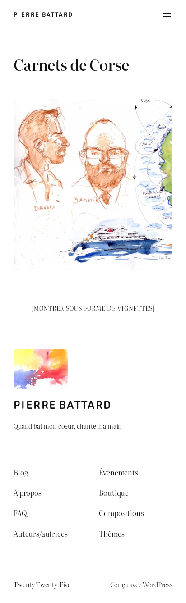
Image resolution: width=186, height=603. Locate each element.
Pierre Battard (44, 14)
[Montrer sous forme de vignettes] (93, 308)
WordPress (157, 584)
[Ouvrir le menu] (167, 14)
